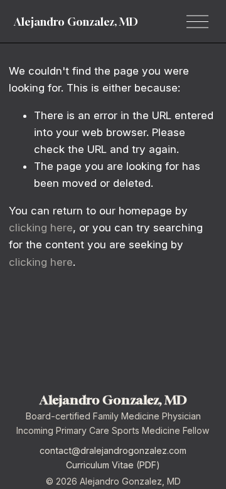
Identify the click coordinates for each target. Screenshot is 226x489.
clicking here (41, 227)
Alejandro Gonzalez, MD (76, 21)
